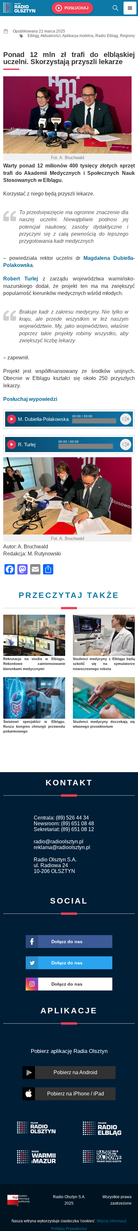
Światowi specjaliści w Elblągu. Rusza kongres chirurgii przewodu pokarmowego (34, 727)
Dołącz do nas (66, 941)
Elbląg (33, 35)
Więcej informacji (111, 1221)
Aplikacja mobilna (77, 35)
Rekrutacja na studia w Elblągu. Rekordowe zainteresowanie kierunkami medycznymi (34, 664)
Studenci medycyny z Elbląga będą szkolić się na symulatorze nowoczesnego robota (104, 664)
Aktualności (50, 35)
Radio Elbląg (106, 35)
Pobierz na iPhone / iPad (75, 1093)
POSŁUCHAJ (77, 8)
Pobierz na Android (75, 1072)
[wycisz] (125, 419)
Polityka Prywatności (69, 1228)
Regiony (127, 35)
